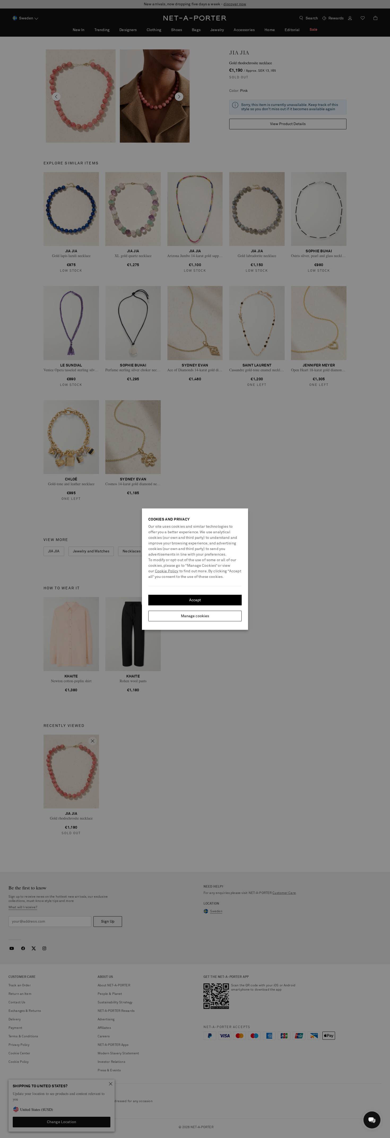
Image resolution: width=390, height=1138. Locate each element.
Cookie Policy (167, 571)
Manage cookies (195, 616)
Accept (195, 600)
